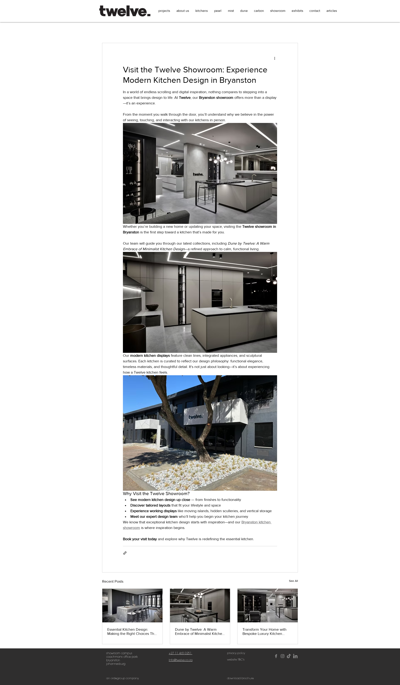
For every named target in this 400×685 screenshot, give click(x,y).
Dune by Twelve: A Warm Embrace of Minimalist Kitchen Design (199, 631)
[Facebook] (276, 656)
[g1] (288, 656)
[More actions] (274, 58)
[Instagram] (282, 656)
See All (293, 580)
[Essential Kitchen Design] (132, 605)
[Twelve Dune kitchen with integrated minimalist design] (200, 605)
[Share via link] (125, 553)
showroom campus (119, 653)
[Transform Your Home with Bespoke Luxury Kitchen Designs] (268, 605)
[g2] (295, 656)
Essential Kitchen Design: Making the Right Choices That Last (132, 631)
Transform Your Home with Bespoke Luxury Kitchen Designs (264, 631)
